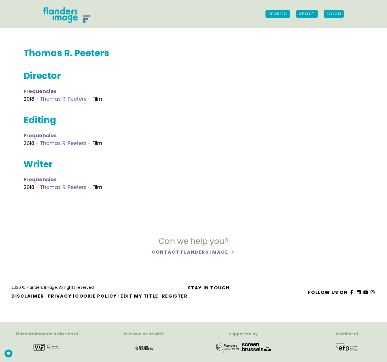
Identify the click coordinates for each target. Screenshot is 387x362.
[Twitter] (359, 292)
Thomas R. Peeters (63, 98)
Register (175, 296)
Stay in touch (209, 288)
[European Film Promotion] (347, 347)
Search (277, 14)
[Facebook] (352, 292)
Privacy (60, 296)
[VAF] (47, 347)
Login (334, 14)
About (307, 14)
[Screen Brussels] (256, 347)
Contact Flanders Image (190, 252)
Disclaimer (27, 296)
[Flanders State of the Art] (227, 347)
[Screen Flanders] (144, 347)
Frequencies (40, 91)
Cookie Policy (96, 296)
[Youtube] (366, 292)
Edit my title (139, 296)
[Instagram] (373, 292)
